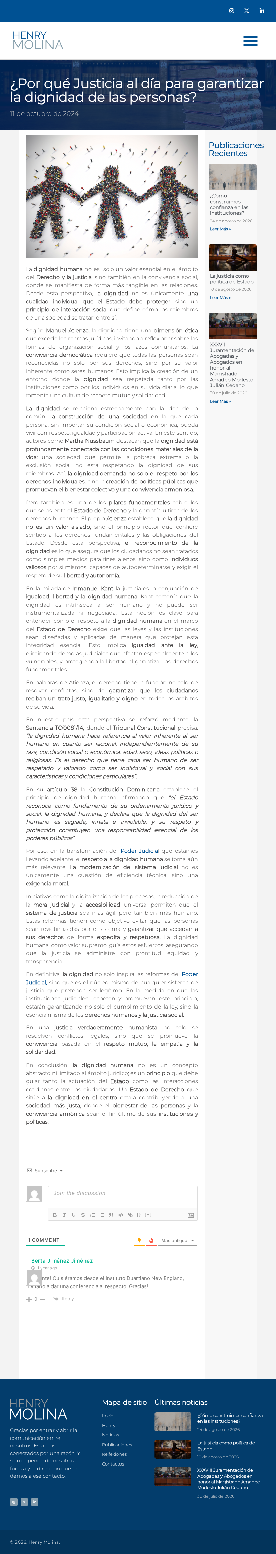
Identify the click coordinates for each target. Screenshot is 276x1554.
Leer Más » (220, 228)
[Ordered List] (92, 1215)
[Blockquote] (111, 1215)
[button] (251, 41)
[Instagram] (231, 11)
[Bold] (55, 1215)
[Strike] (83, 1215)
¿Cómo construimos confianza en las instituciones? (229, 204)
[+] (148, 1214)
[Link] (130, 1215)
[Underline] (73, 1215)
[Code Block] (121, 1215)
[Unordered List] (102, 1215)
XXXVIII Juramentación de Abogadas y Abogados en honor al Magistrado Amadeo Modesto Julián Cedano (232, 364)
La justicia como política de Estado (232, 279)
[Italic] (64, 1215)
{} (139, 1214)
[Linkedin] (261, 11)
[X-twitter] (246, 11)
